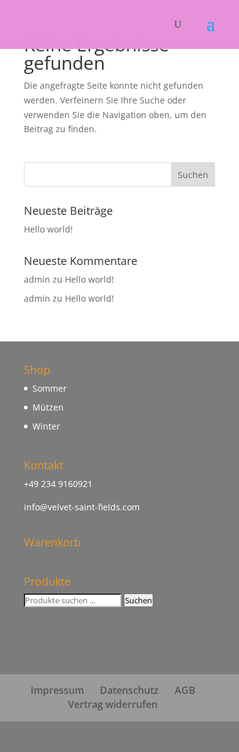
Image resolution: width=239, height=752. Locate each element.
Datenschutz (129, 690)
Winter (46, 426)
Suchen (138, 600)
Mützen (48, 407)
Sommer (49, 388)
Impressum (57, 690)
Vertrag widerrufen (112, 704)
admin (37, 279)
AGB (185, 690)
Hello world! (48, 229)
